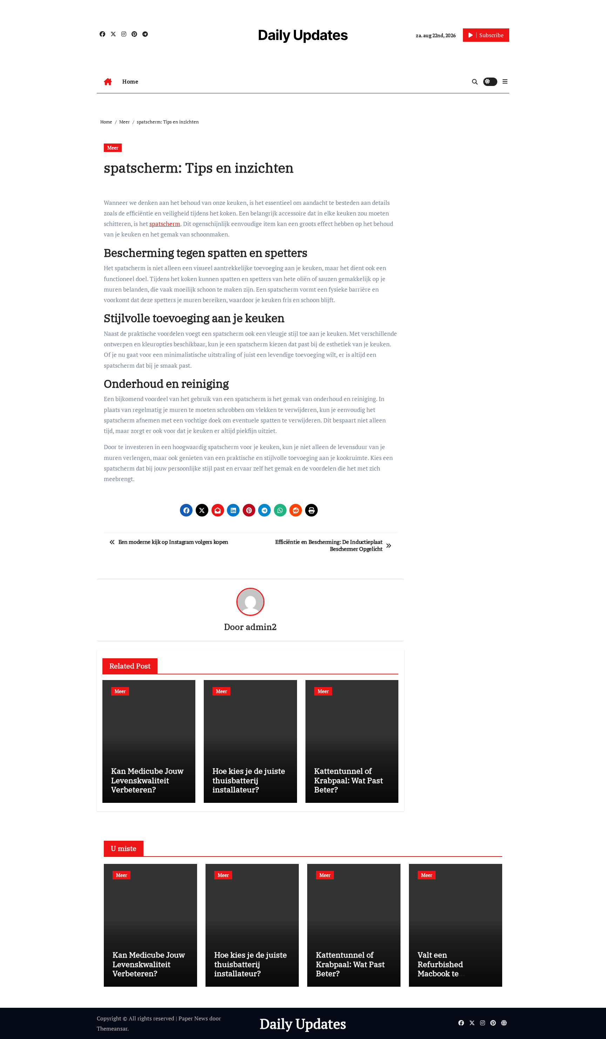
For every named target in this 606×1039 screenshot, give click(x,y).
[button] (505, 81)
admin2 (261, 626)
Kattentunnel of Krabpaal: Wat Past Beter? (348, 780)
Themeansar (112, 1028)
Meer (112, 147)
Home (130, 81)
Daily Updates (303, 35)
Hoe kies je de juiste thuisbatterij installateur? (249, 780)
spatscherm (164, 224)
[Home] (108, 82)
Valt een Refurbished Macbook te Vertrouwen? (441, 968)
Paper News (193, 1018)
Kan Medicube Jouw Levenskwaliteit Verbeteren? (147, 780)
